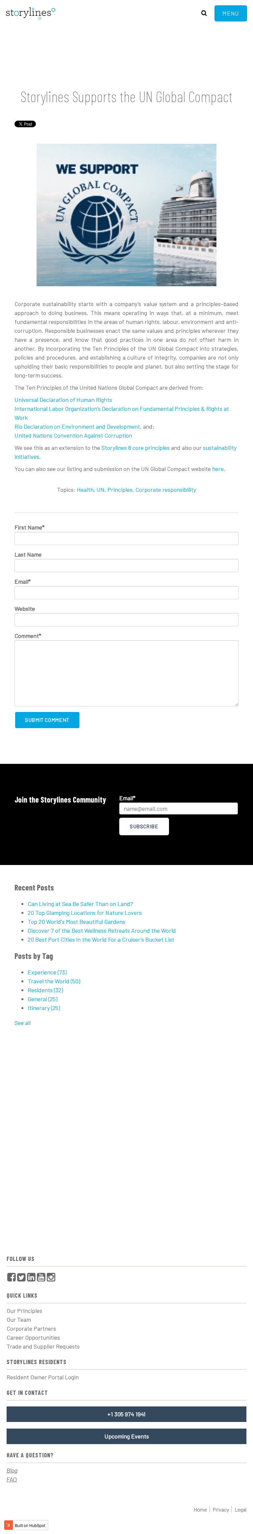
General (42, 999)
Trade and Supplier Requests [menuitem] (43, 1346)
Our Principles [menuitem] (24, 1310)
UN (100, 489)
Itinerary (44, 1007)
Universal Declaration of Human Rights (63, 399)
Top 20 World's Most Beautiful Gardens (76, 921)
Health (85, 489)
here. (218, 468)
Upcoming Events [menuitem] (126, 1436)
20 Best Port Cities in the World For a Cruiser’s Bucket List (101, 939)
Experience (47, 972)
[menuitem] (11, 1277)
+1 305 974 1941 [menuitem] (126, 1414)
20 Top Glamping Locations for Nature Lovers (85, 912)
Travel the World (54, 981)
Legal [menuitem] (240, 1509)
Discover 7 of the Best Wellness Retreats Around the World (102, 930)
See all (22, 1022)
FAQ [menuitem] (12, 1479)
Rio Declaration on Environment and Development (77, 426)
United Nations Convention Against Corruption (73, 435)
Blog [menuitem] (12, 1470)
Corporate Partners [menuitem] (31, 1328)
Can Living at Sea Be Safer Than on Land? (80, 903)
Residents (45, 990)
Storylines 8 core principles (135, 447)
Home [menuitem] (200, 1509)
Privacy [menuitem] (220, 1509)
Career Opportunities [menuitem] (33, 1337)
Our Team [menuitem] (19, 1319)
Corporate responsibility (165, 489)
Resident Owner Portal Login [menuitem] (43, 1377)
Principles (119, 489)
